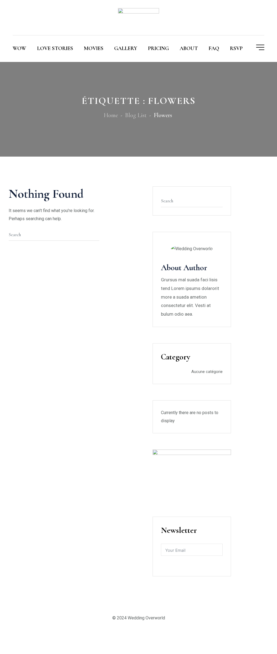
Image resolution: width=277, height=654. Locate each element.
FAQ (214, 48)
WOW (19, 48)
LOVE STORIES (55, 48)
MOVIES (93, 48)
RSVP (236, 48)
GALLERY (125, 48)
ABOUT (189, 48)
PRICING (158, 48)
